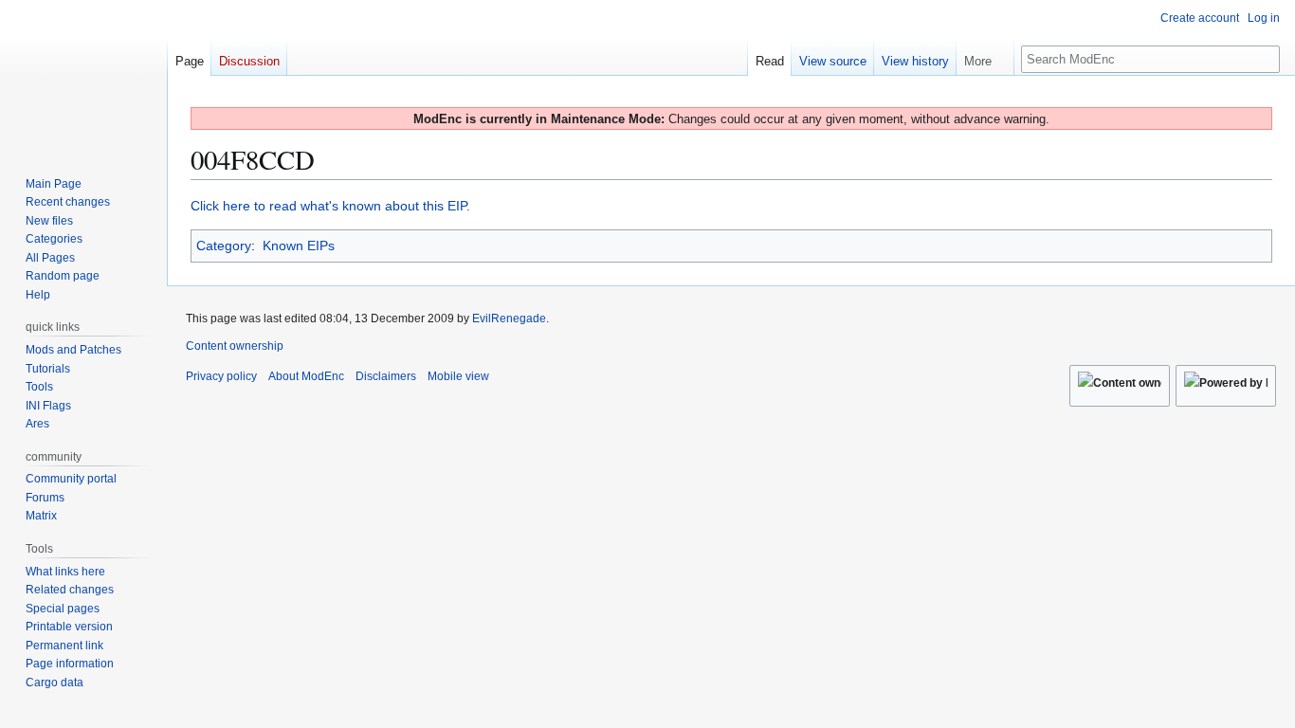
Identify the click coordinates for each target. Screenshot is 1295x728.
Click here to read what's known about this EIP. (330, 205)
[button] (985, 57)
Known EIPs (299, 245)
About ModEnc (306, 376)
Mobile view (458, 376)
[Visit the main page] (83, 76)
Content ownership (234, 346)
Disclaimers (386, 376)
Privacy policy (221, 376)
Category (223, 245)
